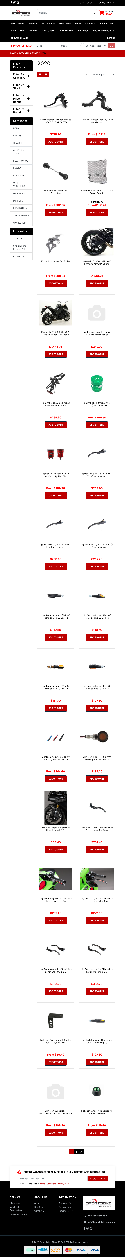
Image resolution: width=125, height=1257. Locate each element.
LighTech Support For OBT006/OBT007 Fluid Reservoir (55, 1112)
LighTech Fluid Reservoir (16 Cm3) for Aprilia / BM (56, 475)
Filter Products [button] (19, 65)
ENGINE (17, 168)
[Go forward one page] (81, 1152)
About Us (17, 238)
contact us (86, 2)
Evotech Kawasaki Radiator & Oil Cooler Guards (97, 191)
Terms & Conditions (48, 1184)
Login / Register (106, 2)
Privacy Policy (63, 1184)
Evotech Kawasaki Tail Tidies (55, 261)
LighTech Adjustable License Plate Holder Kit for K (55, 404)
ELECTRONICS (20, 160)
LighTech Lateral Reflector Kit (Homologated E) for (55, 828)
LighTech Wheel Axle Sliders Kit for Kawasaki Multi (96, 1112)
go (111, 45)
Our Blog (38, 1207)
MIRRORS (18, 200)
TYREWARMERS (21, 215)
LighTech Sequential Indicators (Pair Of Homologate (97, 1041)
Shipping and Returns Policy (20, 247)
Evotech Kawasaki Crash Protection (55, 191)
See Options (97, 141)
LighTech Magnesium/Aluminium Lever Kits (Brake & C (56, 970)
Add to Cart (55, 141)
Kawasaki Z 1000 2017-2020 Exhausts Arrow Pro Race (96, 262)
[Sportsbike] (21, 12)
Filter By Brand (18, 110)
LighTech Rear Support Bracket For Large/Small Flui (55, 1041)
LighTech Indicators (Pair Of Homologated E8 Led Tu (56, 616)
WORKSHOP (19, 222)
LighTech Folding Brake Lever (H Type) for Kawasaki (97, 475)
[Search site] (94, 12)
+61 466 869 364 (97, 1215)
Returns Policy (66, 1210)
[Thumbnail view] (40, 74)
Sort (87, 74)
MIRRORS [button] (33, 31)
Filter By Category (19, 76)
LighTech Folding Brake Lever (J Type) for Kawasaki (56, 545)
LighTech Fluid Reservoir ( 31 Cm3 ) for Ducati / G (96, 404)
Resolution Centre (18, 1214)
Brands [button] (111, 38)
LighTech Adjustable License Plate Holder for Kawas (97, 333)
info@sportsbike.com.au (101, 1222)
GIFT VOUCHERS (106, 23)
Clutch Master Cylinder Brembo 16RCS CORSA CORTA (55, 121)
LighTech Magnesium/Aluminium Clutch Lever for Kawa (97, 828)
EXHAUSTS (18, 175)
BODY (16, 128)
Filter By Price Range (18, 98)
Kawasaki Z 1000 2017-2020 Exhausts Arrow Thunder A (55, 333)
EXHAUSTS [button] (90, 23)
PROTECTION (20, 208)
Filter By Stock (18, 86)
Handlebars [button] (17, 31)
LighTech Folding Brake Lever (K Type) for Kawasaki (97, 545)
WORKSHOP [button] (83, 31)
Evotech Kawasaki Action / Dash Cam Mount (97, 121)
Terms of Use (65, 1203)
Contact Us (18, 256)
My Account (16, 1203)
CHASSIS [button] (33, 23)
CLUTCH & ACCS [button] (48, 23)
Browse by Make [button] (19, 38)
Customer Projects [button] (103, 31)
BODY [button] (12, 23)
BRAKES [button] (22, 23)
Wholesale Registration (16, 1208)
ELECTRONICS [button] (65, 23)
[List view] (46, 74)
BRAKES (17, 135)
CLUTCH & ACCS (18, 152)
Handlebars (19, 193)
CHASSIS (17, 143)
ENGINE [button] (78, 23)
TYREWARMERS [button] (65, 31)
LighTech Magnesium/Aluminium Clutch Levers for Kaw (56, 899)
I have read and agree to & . (45, 1184)
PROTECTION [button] (48, 31)
